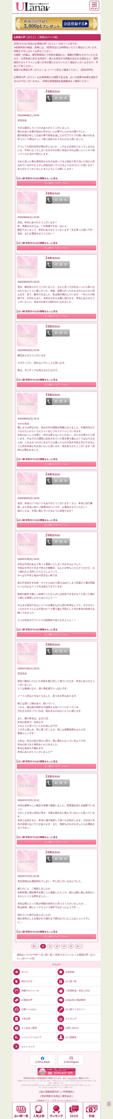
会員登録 (69, 972)
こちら (72, 1078)
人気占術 (25, 1018)
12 (50, 946)
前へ (35, 946)
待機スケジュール (30, 990)
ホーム (24, 972)
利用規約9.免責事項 (60, 81)
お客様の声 (26, 1000)
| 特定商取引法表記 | (50, 1096)
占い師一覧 (70, 981)
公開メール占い (29, 1009)
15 (70, 946)
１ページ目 (53, 69)
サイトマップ (28, 1047)
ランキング (70, 1018)
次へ (78, 946)
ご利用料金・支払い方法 (77, 990)
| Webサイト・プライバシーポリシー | (56, 1100)
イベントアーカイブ (31, 1037)
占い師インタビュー (75, 1009)
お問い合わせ (72, 1028)
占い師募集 (70, 1037)
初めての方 (26, 981)
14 (64, 946)
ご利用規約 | (67, 1091)
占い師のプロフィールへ (56, 183)
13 (57, 946)
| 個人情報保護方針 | (49, 1091)
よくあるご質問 (29, 1028)
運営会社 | (67, 1096)
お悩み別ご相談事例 (75, 1000)
